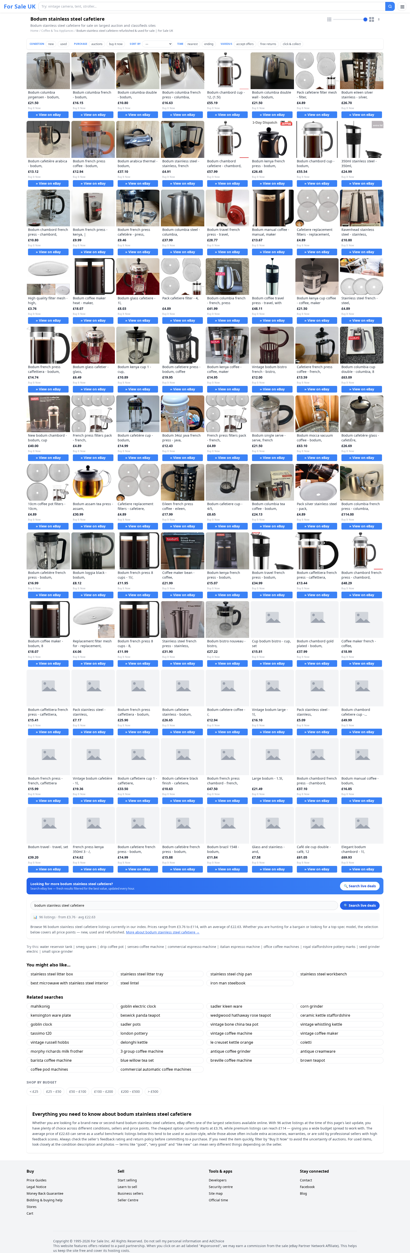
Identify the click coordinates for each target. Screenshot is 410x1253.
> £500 (153, 1091)
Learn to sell (127, 1186)
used (63, 44)
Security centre (221, 1186)
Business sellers (130, 1193)
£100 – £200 (103, 1091)
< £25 (34, 1091)
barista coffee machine (51, 1060)
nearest (192, 44)
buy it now (115, 44)
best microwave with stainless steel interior (69, 983)
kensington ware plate (51, 1015)
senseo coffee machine (145, 946)
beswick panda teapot (140, 1015)
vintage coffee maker (319, 1033)
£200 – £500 (130, 1091)
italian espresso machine (240, 946)
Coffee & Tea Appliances (57, 31)
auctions (96, 44)
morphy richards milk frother (57, 1051)
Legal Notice (36, 1186)
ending (208, 44)
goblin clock (41, 1024)
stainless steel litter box (52, 974)
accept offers (245, 44)
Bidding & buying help (45, 1200)
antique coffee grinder (230, 1051)
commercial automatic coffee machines (156, 1069)
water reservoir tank (56, 946)
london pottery (134, 1033)
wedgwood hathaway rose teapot (240, 1015)
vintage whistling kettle (321, 1024)
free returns (268, 44)
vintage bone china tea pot (234, 1024)
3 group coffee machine (142, 1051)
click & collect (292, 44)
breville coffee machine (231, 1060)
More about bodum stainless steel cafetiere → (163, 932)
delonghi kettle (134, 1042)
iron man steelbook (228, 983)
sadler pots (131, 1024)
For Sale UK (20, 6)
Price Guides (37, 1180)
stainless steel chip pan (231, 974)
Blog (303, 1193)
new (51, 44)
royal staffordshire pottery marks (329, 946)
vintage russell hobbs (50, 1042)
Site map (216, 1193)
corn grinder (311, 1006)
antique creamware (317, 1051)
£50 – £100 (77, 1091)
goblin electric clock (138, 1006)
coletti (306, 1042)
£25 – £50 (53, 1091)
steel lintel (130, 983)
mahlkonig (40, 1006)
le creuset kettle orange (231, 1042)
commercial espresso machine (192, 946)
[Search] (390, 6)
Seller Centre (128, 1200)
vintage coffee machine (231, 1033)
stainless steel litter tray (142, 974)
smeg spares (86, 946)
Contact (306, 1180)
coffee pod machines (49, 1069)
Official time (218, 1200)
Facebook (307, 1186)
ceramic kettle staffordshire (325, 1015)
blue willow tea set (137, 1060)
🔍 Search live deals (360, 905)
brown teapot (312, 1060)
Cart (30, 1213)
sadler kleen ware (226, 1006)
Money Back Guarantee (45, 1193)
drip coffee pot (112, 946)
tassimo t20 (41, 1033)
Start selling (127, 1180)
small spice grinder (57, 951)
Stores (32, 1206)
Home (34, 31)
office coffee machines (281, 946)
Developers (218, 1180)
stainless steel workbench (323, 974)
